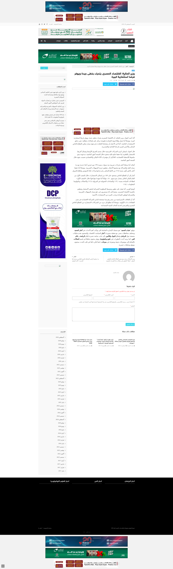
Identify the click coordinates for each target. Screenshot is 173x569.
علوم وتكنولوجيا (75, 41)
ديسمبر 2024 (60, 406)
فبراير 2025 (61, 399)
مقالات (66, 41)
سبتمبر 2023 (60, 457)
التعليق (132, 306)
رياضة (93, 41)
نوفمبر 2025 (60, 368)
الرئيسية (132, 40)
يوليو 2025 (61, 382)
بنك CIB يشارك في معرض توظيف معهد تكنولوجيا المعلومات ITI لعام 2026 (53, 116)
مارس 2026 (60, 354)
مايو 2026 (61, 347)
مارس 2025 (60, 395)
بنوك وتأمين (101, 41)
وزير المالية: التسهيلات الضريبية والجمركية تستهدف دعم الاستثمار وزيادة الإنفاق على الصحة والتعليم (52, 109)
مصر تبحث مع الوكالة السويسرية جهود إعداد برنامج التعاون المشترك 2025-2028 (82, 341)
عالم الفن (85, 41)
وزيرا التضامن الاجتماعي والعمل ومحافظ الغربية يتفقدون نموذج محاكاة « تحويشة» (125, 341)
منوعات (58, 41)
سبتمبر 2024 (60, 416)
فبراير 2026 (61, 358)
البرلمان (110, 41)
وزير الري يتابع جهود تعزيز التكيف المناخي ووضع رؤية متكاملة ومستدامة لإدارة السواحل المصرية (52, 95)
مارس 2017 (60, 464)
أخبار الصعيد (118, 41)
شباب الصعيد (130, 80)
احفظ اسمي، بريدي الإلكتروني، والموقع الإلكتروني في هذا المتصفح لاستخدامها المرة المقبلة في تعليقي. (105, 302)
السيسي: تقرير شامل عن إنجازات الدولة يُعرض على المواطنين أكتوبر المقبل (52, 102)
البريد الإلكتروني (108, 295)
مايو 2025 (61, 388)
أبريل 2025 (61, 392)
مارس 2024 (60, 436)
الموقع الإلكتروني (87, 295)
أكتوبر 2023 (61, 453)
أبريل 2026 (61, 351)
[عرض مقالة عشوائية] (41, 40)
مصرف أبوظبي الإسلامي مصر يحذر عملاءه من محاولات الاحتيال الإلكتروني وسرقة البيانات (53, 123)
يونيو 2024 (61, 426)
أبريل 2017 (61, 460)
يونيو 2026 (61, 344)
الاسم (133, 295)
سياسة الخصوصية (58, 24)
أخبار (126, 41)
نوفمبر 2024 (60, 409)
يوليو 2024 (61, 423)
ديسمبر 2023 (60, 447)
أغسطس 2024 (60, 419)
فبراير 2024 (61, 440)
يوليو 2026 (61, 340)
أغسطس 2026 (60, 337)
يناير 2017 (61, 471)
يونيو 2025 (61, 385)
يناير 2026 (61, 361)
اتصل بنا (51, 24)
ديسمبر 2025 (60, 364)
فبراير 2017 (61, 467)
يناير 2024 (61, 443)
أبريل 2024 (61, 433)
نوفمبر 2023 (60, 450)
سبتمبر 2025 (60, 375)
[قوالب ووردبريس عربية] (84, 532)
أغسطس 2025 (60, 378)
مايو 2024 (61, 429)
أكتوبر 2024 (61, 412)
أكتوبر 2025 (61, 371)
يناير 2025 (61, 402)
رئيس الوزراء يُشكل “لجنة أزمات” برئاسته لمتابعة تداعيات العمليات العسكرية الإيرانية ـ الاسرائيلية (105, 341)
